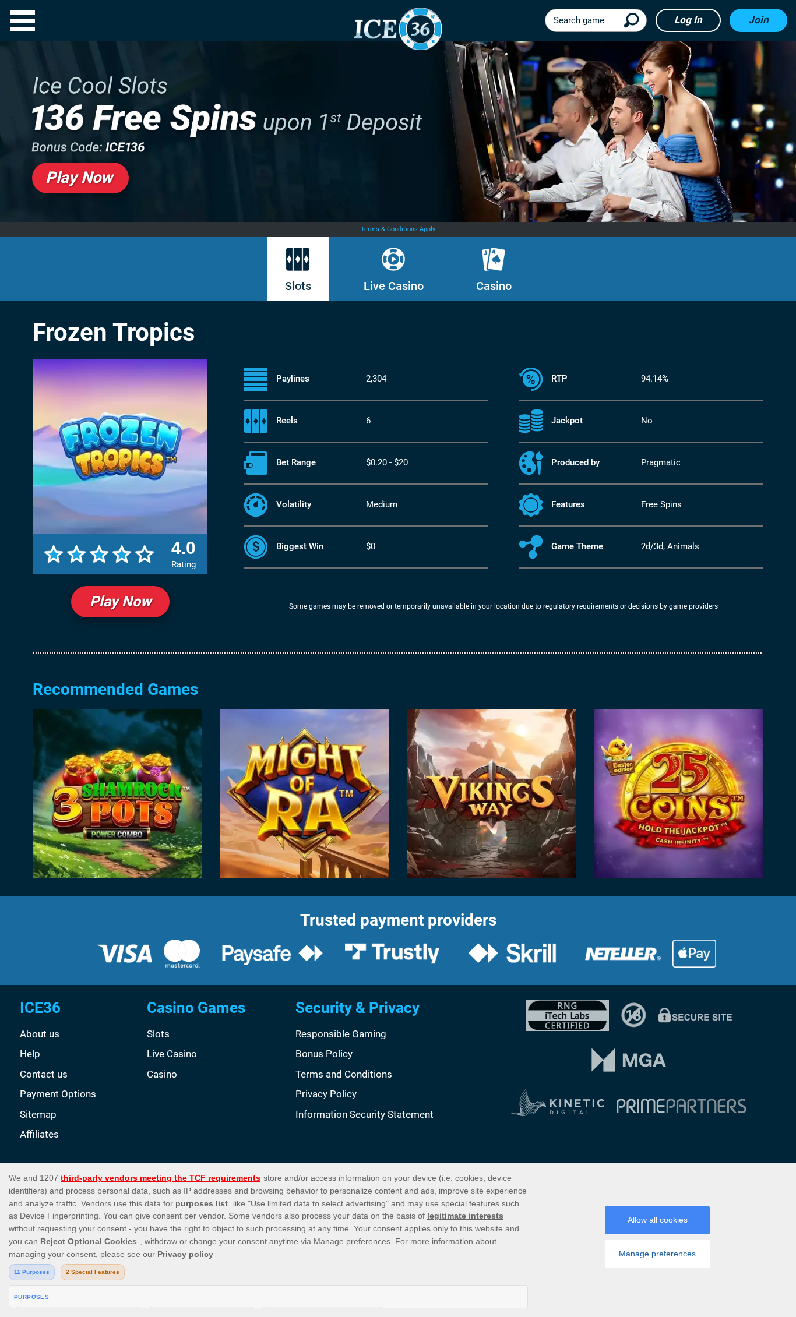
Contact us (44, 1074)
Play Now (120, 601)
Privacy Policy (326, 1094)
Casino (494, 286)
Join (758, 20)
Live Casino (394, 286)
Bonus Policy (324, 1054)
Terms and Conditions (343, 1074)
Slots (298, 286)
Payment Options (58, 1094)
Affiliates (39, 1134)
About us (39, 1034)
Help (30, 1054)
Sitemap (38, 1114)
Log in (688, 20)
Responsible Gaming (340, 1034)
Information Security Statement (364, 1114)
